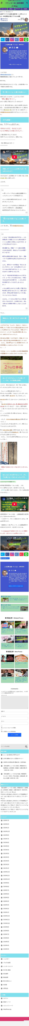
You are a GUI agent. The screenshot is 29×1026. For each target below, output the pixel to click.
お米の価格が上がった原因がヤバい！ (13, 758)
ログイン (5, 998)
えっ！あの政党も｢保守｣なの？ (11, 754)
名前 (3, 711)
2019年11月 (6, 919)
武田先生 (5, 988)
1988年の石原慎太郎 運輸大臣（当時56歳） (15, 762)
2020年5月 (6, 897)
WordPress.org (7, 1009)
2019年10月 (6, 923)
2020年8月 (6, 886)
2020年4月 (6, 901)
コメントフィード (8, 1005)
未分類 (5, 984)
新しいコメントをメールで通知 (8, 727)
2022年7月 (6, 838)
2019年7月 (6, 934)
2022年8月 (6, 835)
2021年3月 (6, 861)
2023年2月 (6, 824)
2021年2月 (6, 864)
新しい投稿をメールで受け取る (8, 731)
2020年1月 (6, 912)
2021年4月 (6, 857)
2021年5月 (6, 853)
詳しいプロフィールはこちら (16, 64)
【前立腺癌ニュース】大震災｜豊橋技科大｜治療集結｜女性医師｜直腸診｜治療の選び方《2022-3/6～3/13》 (15, 768)
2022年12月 (6, 831)
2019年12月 (6, 916)
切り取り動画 (6, 970)
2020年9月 (6, 882)
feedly (14, 544)
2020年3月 (6, 905)
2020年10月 (6, 879)
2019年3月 (6, 949)
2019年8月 (6, 930)
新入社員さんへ (5, 558)
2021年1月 (6, 868)
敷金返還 (5, 977)
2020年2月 (6, 908)
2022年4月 (6, 849)
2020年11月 (6, 875)
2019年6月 (6, 938)
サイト (2, 721)
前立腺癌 (5, 973)
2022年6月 (6, 842)
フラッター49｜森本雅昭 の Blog (14, 4)
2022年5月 (6, 846)
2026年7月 (6, 820)
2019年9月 (6, 927)
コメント (4, 695)
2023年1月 (6, 827)
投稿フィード (6, 1002)
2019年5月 (6, 941)
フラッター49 (21, 19)
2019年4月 (6, 945)
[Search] (26, 746)
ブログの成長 (6, 962)
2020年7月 (6, 890)
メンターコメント (17, 9)
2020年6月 (6, 894)
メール (3, 716)
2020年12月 (6, 871)
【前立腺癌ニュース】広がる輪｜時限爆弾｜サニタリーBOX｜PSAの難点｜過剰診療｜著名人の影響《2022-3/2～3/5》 (15, 776)
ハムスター (6, 959)
